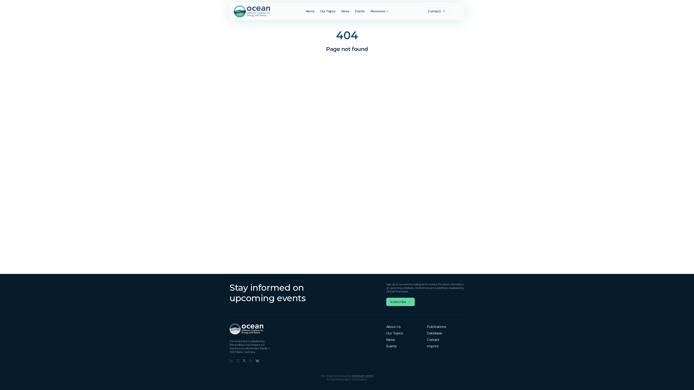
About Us (393, 327)
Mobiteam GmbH (362, 376)
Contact (433, 340)
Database (434, 333)
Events (391, 346)
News (390, 340)
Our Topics (394, 333)
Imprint (432, 346)
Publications (436, 327)
